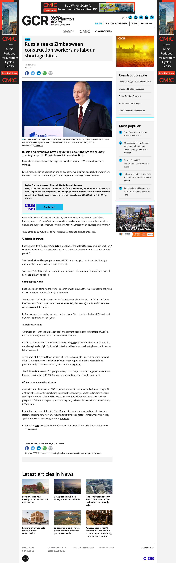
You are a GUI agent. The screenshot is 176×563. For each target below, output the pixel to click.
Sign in (123, 17)
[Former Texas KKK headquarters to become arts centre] (35, 486)
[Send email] (50, 73)
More (144, 23)
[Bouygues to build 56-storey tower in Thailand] (67, 486)
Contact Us (28, 551)
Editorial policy (56, 551)
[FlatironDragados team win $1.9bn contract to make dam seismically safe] (99, 486)
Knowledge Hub (117, 23)
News (98, 23)
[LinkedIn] (146, 17)
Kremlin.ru (38, 145)
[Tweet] (33, 73)
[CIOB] (121, 558)
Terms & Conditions (83, 547)
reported (76, 364)
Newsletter (28, 547)
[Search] (152, 17)
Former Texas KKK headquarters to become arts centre (136, 163)
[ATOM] (55, 558)
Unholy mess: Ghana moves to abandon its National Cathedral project (137, 177)
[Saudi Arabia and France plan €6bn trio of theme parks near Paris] (67, 517)
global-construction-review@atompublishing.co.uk (79, 453)
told (57, 245)
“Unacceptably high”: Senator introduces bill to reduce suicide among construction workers (136, 148)
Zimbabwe (59, 443)
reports (69, 224)
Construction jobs (133, 75)
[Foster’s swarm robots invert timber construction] (35, 517)
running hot (79, 171)
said (73, 342)
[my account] (130, 17)
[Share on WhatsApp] (45, 73)
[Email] (136, 17)
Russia (34, 443)
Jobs (134, 23)
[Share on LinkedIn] (39, 73)
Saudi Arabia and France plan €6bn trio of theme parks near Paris (137, 191)
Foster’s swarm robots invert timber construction (136, 134)
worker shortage (46, 443)
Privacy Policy (106, 547)
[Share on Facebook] (27, 73)
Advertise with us (57, 547)
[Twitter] (141, 17)
